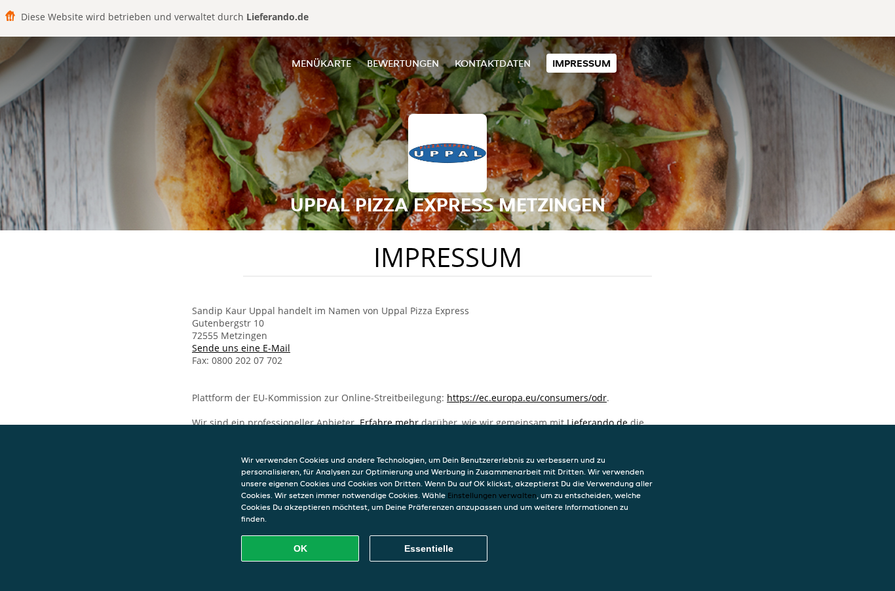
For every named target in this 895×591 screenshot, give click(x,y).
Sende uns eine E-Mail (241, 348)
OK (300, 548)
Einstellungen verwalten (492, 495)
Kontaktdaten (493, 63)
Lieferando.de (597, 422)
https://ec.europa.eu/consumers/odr (527, 397)
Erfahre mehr (389, 422)
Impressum (581, 63)
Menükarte (321, 63)
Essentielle (428, 548)
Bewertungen (403, 63)
